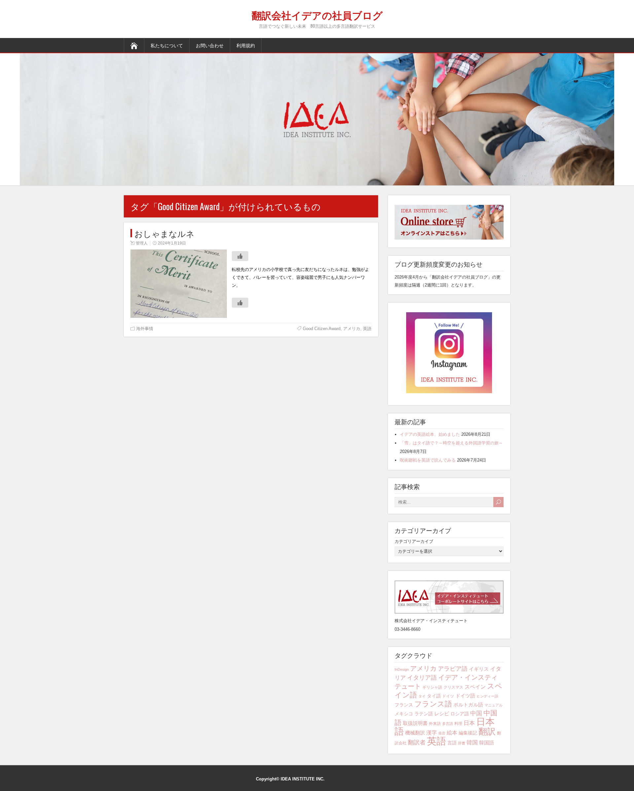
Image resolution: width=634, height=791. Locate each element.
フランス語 (433, 704)
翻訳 (487, 731)
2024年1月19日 (172, 243)
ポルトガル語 (468, 704)
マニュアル (493, 705)
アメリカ (351, 328)
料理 (458, 723)
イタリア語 (422, 677)
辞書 (461, 743)
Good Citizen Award (321, 328)
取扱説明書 (415, 723)
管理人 (142, 243)
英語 (367, 328)
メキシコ (404, 713)
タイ (422, 696)
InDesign (402, 669)
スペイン (475, 687)
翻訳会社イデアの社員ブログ (317, 14)
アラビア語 (453, 668)
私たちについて (167, 45)
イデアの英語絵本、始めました (430, 434)
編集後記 (468, 732)
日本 (469, 723)
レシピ (441, 713)
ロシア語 (459, 713)
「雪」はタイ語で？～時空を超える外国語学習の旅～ (451, 442)
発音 (441, 733)
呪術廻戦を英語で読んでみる (428, 460)
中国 (476, 713)
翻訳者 (417, 742)
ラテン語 (423, 713)
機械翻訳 (415, 732)
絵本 (452, 732)
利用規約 (245, 45)
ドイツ (448, 696)
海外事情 (144, 328)
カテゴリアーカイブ (414, 541)
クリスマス (453, 687)
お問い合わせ (210, 45)
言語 (452, 742)
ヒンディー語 (487, 696)
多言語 (447, 724)
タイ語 (434, 695)
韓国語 (486, 742)
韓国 (472, 742)
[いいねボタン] (240, 256)
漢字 (431, 732)
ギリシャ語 (432, 687)
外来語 (435, 723)
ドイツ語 (465, 695)
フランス (404, 704)
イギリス (479, 669)
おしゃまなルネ (164, 233)
